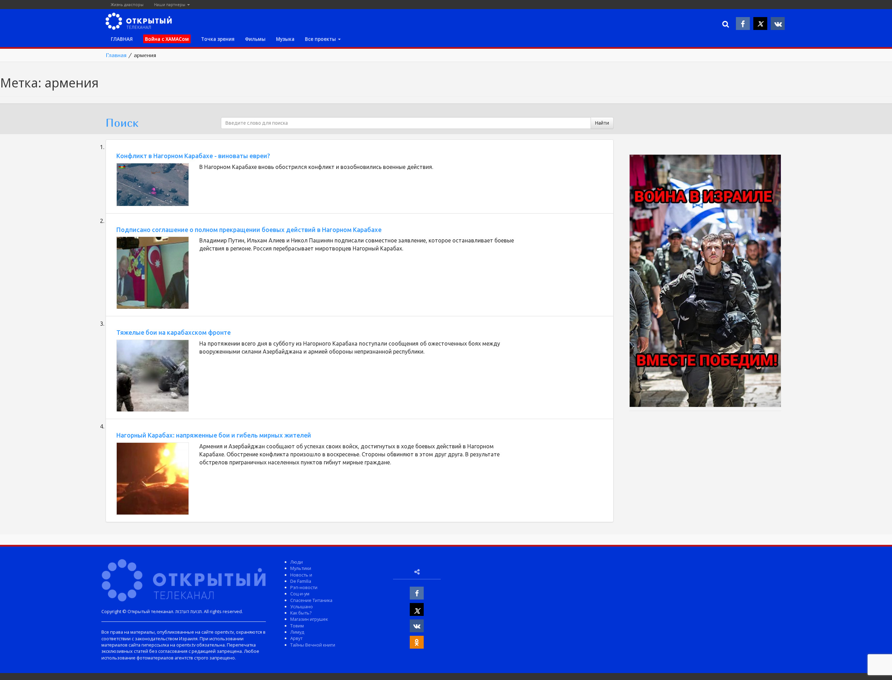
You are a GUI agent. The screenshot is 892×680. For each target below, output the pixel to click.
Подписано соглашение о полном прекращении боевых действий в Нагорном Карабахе (249, 229)
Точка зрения (217, 39)
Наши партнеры (170, 4)
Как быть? (301, 613)
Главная (116, 55)
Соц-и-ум (299, 593)
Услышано (301, 606)
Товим (297, 626)
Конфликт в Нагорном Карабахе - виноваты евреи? (193, 155)
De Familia (300, 581)
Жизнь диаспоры (127, 4)
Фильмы (255, 39)
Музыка (285, 39)
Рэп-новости (303, 587)
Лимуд (297, 632)
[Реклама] (705, 282)
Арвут (296, 638)
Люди (296, 562)
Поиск (122, 122)
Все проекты (321, 39)
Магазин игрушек (309, 619)
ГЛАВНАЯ (122, 39)
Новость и (301, 575)
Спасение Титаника (311, 600)
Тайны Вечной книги (312, 645)
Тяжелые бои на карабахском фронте (173, 332)
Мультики (300, 568)
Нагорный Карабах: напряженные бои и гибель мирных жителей (213, 435)
